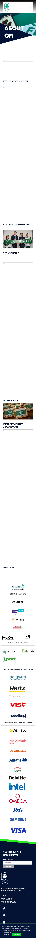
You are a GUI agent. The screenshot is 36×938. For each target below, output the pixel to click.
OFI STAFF (8, 567)
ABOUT (4, 896)
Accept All (17, 934)
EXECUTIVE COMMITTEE (15, 81)
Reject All (6, 934)
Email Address (8, 860)
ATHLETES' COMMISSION (16, 224)
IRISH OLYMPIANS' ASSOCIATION (13, 426)
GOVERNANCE (10, 400)
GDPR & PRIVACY (8, 902)
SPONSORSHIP (11, 253)
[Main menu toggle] (30, 7)
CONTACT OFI (7, 899)
